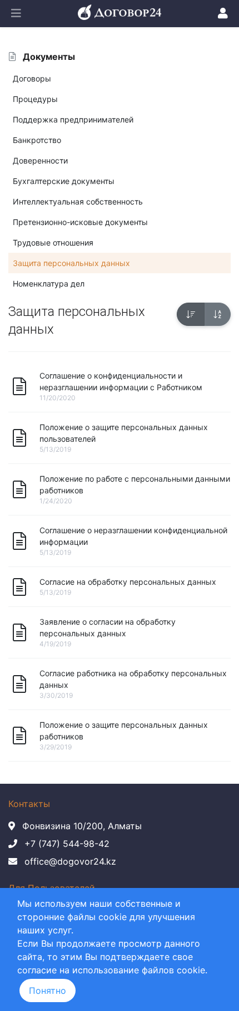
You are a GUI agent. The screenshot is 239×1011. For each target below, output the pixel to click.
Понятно (47, 990)
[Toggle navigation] (16, 13)
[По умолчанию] (191, 314)
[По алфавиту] (217, 314)
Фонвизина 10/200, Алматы (82, 825)
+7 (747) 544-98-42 (66, 843)
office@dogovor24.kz (70, 861)
